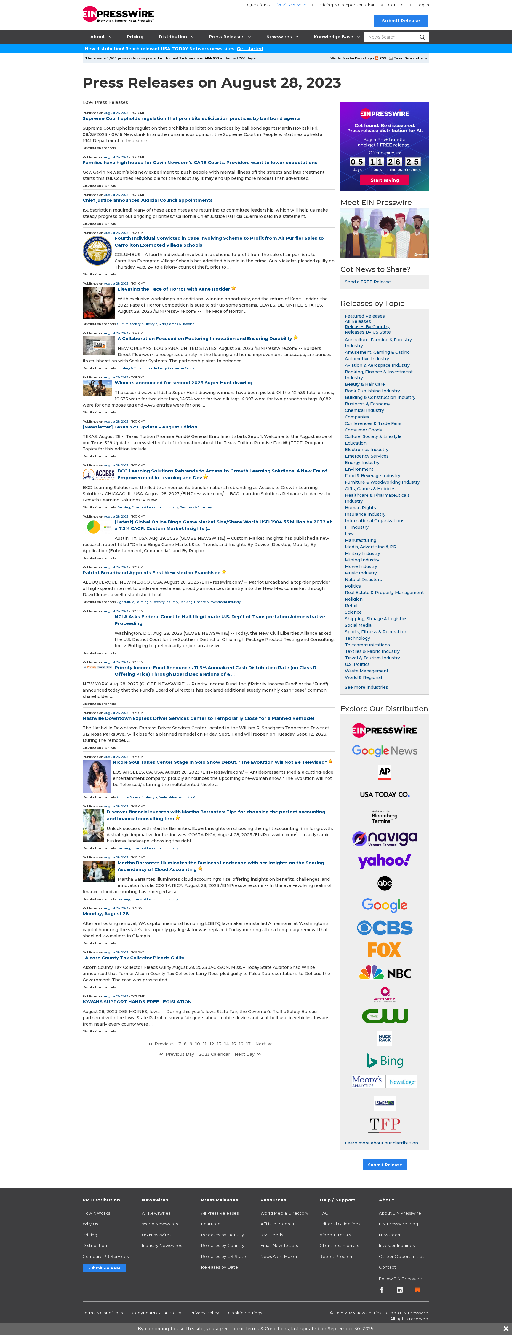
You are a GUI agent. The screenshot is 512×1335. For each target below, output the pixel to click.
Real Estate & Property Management (384, 592)
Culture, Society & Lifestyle (137, 324)
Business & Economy (196, 507)
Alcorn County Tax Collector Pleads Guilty (134, 958)
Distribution (95, 1245)
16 (241, 1044)
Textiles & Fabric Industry (372, 651)
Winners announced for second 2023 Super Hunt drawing (183, 382)
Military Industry (362, 553)
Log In (423, 4)
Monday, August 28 (106, 913)
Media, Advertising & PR (177, 797)
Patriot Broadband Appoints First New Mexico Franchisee (151, 572)
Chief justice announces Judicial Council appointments (148, 200)
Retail (351, 605)
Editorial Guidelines (340, 1223)
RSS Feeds (271, 1234)
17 (248, 1044)
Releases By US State (368, 332)
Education (356, 443)
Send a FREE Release (368, 282)
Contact (396, 4)
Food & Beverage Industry (372, 475)
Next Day (245, 1054)
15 (234, 1044)
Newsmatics (368, 1312)
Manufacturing (360, 540)
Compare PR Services (106, 1256)
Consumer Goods (181, 368)
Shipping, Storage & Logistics (376, 618)
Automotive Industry (367, 358)
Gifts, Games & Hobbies (176, 324)
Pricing (348, 4)
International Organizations (374, 520)
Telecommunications (367, 644)
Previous (164, 1044)
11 (205, 1044)
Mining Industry (362, 560)
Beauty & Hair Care (365, 384)
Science (353, 612)
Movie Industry (361, 566)
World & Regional (363, 677)
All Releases (358, 321)
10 (197, 1044)
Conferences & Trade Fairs (373, 423)
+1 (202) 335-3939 (289, 4)
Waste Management (366, 671)
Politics (353, 586)
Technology (357, 638)
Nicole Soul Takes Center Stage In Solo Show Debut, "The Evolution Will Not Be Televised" (220, 762)
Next (260, 1044)
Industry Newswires (162, 1245)
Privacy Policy (204, 1312)
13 (219, 1044)
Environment (359, 469)
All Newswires (156, 1213)
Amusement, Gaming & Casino (377, 352)
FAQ (324, 1213)
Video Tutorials (335, 1234)
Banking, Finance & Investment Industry (147, 507)
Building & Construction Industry (142, 368)
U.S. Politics (357, 664)
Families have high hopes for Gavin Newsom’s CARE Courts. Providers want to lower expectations (200, 162)
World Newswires (160, 1223)
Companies (357, 417)
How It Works (96, 1213)
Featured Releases (365, 316)
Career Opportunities (401, 1256)
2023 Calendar (214, 1054)
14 (226, 1044)
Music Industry (361, 573)
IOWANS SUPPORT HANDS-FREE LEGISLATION (137, 1001)
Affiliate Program (278, 1223)
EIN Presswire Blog (398, 1223)
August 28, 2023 (116, 113)
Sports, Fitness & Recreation (375, 631)
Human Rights (360, 507)
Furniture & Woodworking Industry (382, 482)
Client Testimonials (339, 1245)
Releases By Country (367, 326)
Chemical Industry (364, 410)
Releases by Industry (222, 1234)
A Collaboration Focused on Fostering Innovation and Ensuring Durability (205, 338)
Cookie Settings (245, 1312)
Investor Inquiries (397, 1245)
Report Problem (337, 1256)
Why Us (90, 1223)
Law (349, 533)
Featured (211, 1223)
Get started (250, 48)
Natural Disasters (363, 579)
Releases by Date (219, 1267)
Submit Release (401, 20)
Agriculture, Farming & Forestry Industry (147, 602)
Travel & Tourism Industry (372, 658)
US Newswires (157, 1234)
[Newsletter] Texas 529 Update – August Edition (140, 427)
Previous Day (180, 1054)
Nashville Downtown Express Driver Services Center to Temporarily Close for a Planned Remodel (198, 718)
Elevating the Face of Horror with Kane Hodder (174, 289)
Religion (354, 599)
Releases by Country (222, 1245)
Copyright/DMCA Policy (156, 1312)
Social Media (358, 625)
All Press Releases (220, 1213)
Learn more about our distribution (381, 1143)
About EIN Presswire (400, 1213)
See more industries (366, 687)
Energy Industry (362, 462)
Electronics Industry (366, 449)
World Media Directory (351, 58)
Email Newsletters (410, 58)
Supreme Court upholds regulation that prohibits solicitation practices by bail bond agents (192, 118)
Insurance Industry (365, 514)
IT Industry (357, 527)
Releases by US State (223, 1256)
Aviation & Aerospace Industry (377, 365)
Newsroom (390, 1234)
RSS (382, 58)
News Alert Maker (278, 1256)
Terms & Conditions (103, 1312)
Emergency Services (367, 456)
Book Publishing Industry (372, 390)
